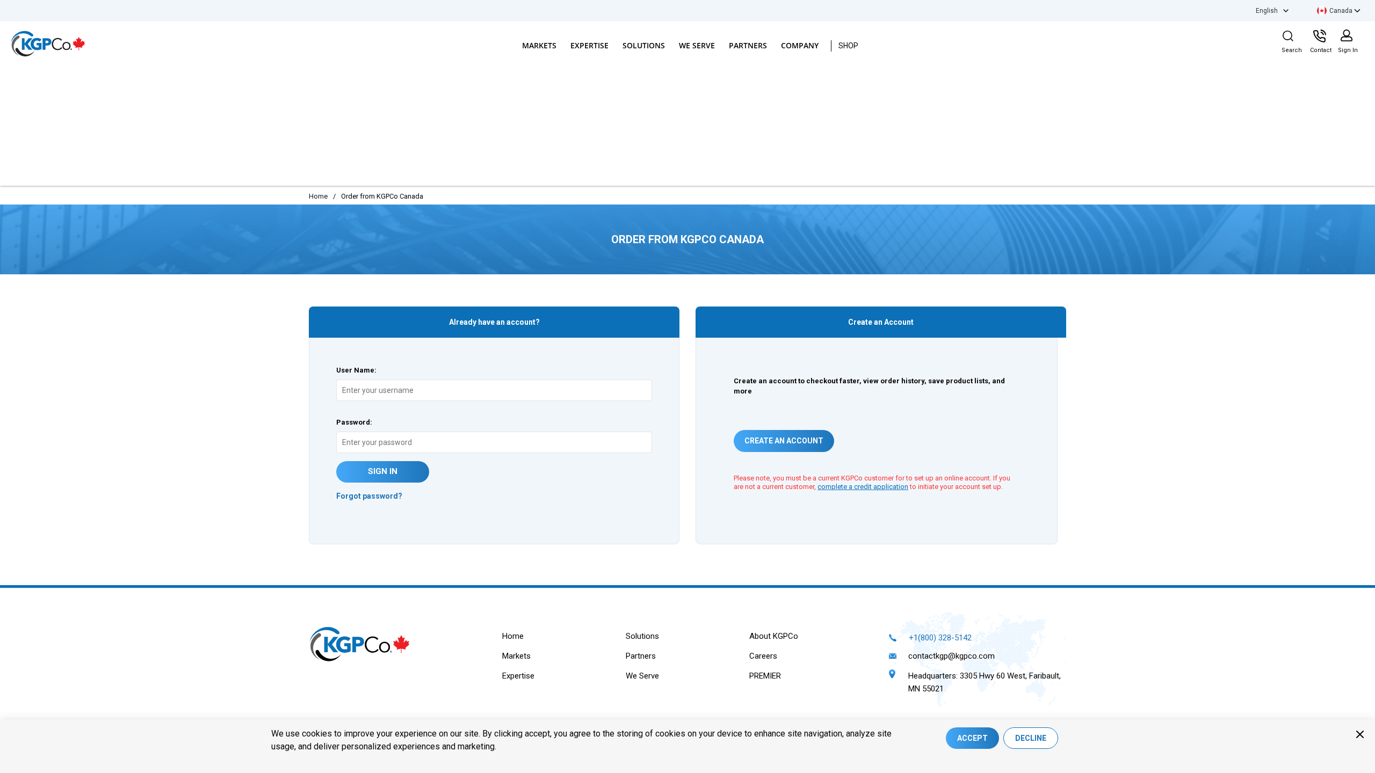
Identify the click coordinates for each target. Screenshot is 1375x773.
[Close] (1360, 734)
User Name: (356, 370)
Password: (354, 422)
